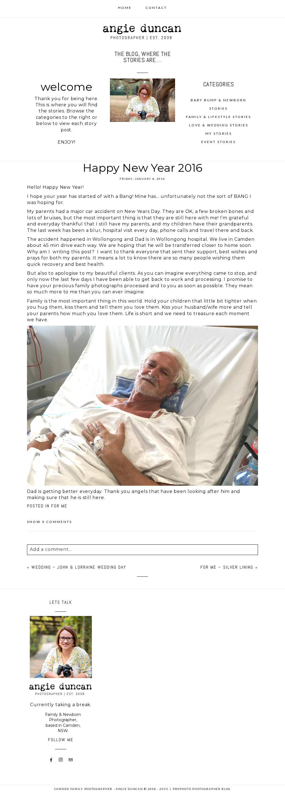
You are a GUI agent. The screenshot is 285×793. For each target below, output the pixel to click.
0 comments (49, 522)
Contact (156, 8)
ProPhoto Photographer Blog (202, 788)
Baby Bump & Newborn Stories (218, 104)
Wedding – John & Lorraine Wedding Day (78, 567)
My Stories (218, 133)
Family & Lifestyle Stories (218, 117)
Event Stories (218, 142)
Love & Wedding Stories (218, 125)
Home (125, 8)
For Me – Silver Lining (227, 567)
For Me (59, 506)
